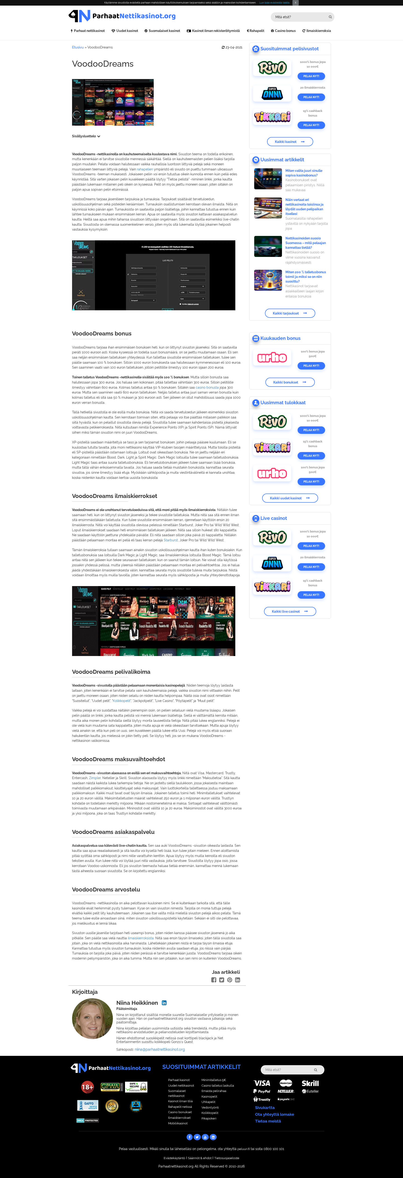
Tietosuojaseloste (226, 1158)
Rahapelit (257, 31)
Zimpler (95, 778)
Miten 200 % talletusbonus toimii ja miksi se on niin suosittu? (305, 276)
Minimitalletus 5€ (214, 1080)
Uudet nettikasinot (181, 1085)
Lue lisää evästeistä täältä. (274, 2)
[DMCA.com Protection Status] (87, 1120)
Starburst (171, 540)
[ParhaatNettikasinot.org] (135, 16)
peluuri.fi (243, 1149)
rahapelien (145, 169)
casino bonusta (207, 387)
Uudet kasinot (127, 31)
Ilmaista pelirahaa (214, 1091)
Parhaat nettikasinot (89, 31)
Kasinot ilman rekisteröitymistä (216, 31)
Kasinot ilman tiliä (180, 1101)
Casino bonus (285, 31)
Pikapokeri (209, 1118)
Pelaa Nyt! (311, 76)
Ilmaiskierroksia (318, 31)
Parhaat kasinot (179, 1080)
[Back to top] (390, 1165)
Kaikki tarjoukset (286, 313)
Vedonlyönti (210, 1107)
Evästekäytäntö (174, 1158)
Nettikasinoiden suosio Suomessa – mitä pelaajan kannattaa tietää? (305, 242)
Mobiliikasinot (178, 1123)
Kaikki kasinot (285, 142)
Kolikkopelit (121, 701)
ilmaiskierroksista (141, 938)
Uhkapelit (208, 1102)
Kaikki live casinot (286, 611)
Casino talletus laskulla (218, 1085)
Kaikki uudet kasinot (286, 498)
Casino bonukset (180, 1112)
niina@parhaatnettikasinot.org (160, 1049)
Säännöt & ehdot (200, 1158)
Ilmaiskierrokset (179, 1117)
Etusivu (78, 47)
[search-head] (330, 17)
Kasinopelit (209, 1096)
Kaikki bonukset (285, 382)
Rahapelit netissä (180, 1107)
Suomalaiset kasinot (164, 31)
